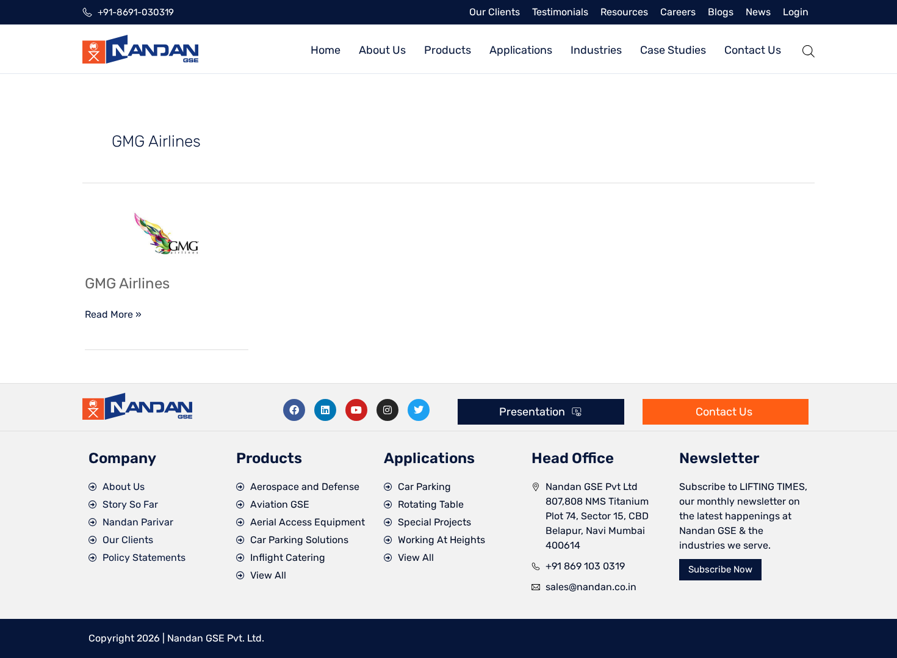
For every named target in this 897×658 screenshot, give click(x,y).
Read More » (113, 313)
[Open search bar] (808, 49)
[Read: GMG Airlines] (166, 233)
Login (796, 12)
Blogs (720, 12)
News (758, 12)
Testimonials (560, 12)
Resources (624, 12)
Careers (678, 12)
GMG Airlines (127, 283)
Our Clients (494, 12)
